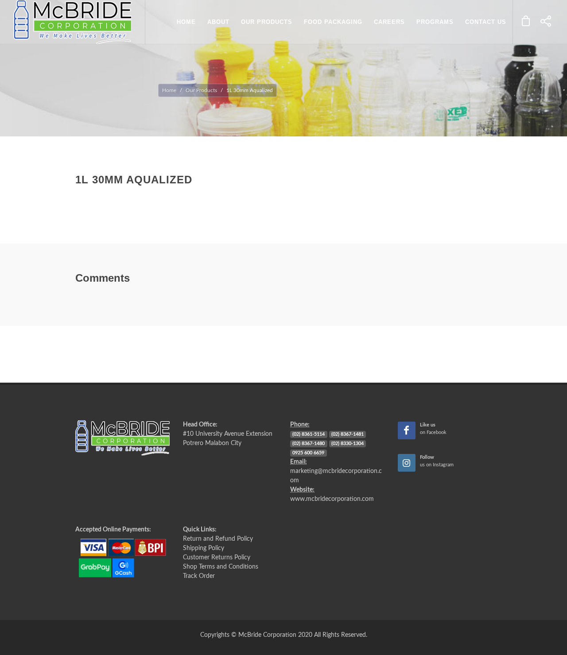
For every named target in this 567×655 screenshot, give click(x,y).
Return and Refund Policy (218, 539)
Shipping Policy (203, 548)
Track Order (199, 576)
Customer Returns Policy (216, 557)
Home (169, 90)
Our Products (201, 90)
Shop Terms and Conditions (220, 567)
